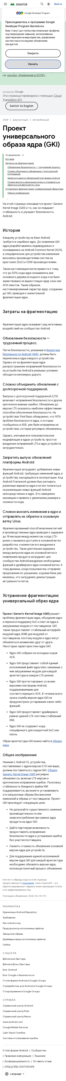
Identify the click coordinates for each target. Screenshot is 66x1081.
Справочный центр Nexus (17, 1016)
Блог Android (10, 969)
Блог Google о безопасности (18, 975)
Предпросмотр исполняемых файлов (23, 928)
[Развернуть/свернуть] (23, 155)
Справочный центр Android (18, 1005)
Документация (20, 119)
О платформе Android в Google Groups (24, 980)
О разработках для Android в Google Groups (27, 986)
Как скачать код (12, 922)
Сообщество (38, 1050)
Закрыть (33, 53)
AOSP (5, 119)
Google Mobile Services (15, 1027)
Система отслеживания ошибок (20, 1038)
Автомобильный (40, 119)
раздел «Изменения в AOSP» (26, 75)
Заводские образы (13, 933)
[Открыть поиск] (42, 4)
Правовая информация (18, 1056)
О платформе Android (15, 1050)
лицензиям (28, 883)
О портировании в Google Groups (21, 991)
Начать (33, 64)
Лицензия (40, 1056)
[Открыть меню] (5, 4)
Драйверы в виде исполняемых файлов (24, 939)
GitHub (6, 944)
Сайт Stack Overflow (14, 1032)
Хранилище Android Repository (20, 912)
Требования (9, 917)
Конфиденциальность (17, 1061)
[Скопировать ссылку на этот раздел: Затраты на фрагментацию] (6, 317)
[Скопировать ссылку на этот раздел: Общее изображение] (40, 755)
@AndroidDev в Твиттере (16, 964)
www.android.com (13, 1021)
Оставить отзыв (42, 1061)
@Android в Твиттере (14, 958)
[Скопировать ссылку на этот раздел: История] (23, 231)
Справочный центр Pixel (16, 1011)
